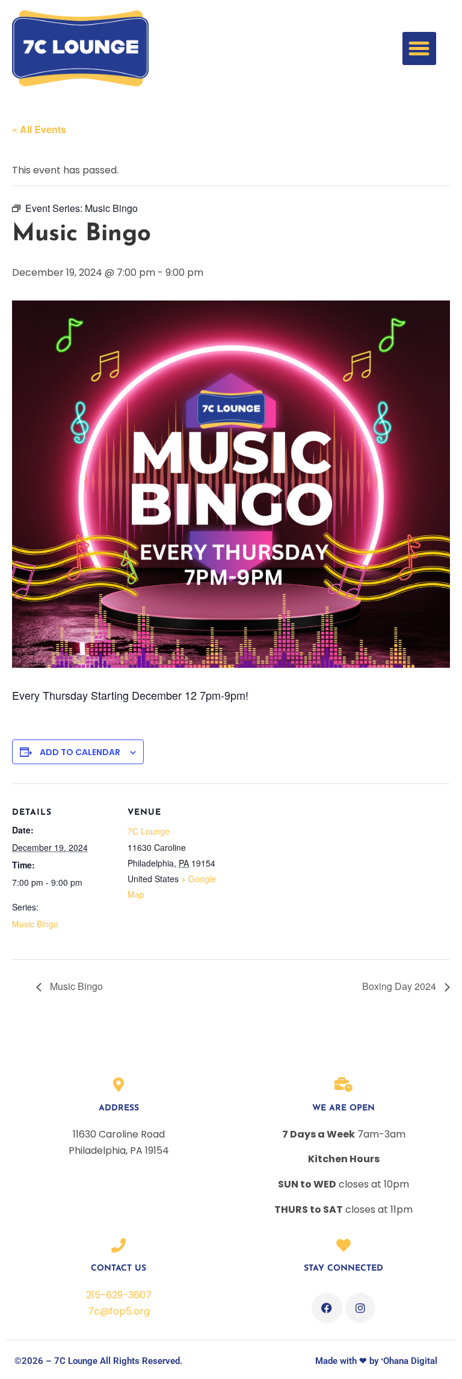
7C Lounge (149, 831)
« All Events (39, 129)
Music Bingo (35, 924)
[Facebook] (327, 1308)
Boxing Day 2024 (400, 986)
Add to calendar (80, 752)
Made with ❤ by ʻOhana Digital (376, 1361)
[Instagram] (360, 1308)
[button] (419, 49)
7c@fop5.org (119, 1311)
